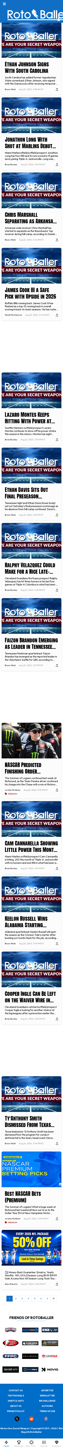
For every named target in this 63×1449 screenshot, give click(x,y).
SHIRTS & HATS (16, 1400)
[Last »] (53, 1299)
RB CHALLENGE (47, 1400)
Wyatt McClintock (13, 315)
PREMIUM (12, 794)
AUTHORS (47, 1406)
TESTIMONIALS (16, 1395)
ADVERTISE (47, 1390)
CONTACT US (16, 1390)
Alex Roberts (11, 1284)
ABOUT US (15, 1406)
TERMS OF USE (47, 1411)
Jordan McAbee (12, 790)
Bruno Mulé (10, 89)
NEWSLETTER (47, 1395)
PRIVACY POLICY (15, 1411)
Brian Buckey (11, 164)
